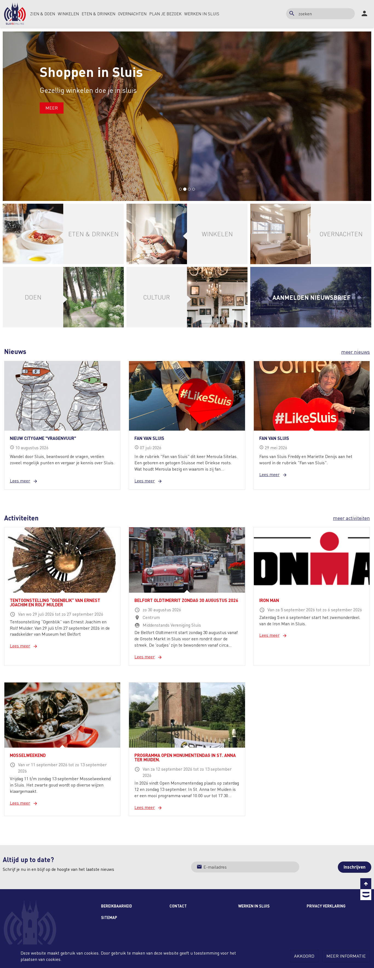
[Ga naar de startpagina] (15, 14)
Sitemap (109, 917)
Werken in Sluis (254, 905)
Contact (178, 905)
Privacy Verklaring (326, 905)
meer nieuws (355, 351)
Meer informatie (346, 956)
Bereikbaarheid (116, 905)
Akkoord (304, 956)
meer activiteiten (351, 518)
